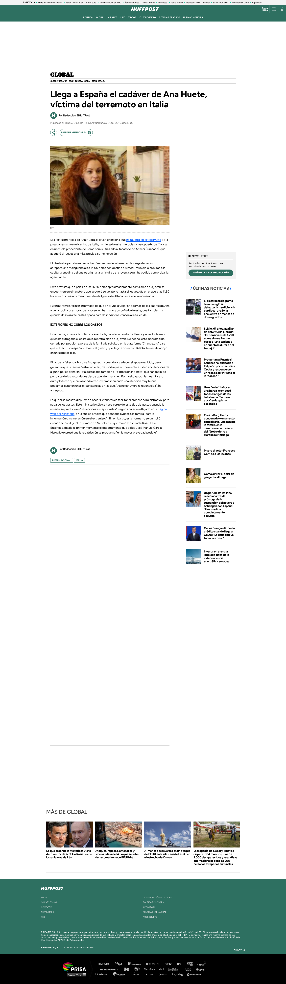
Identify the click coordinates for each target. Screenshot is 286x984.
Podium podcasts (135, 974)
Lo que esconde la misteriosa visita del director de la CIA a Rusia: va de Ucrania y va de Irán (69, 854)
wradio (137, 969)
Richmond (103, 974)
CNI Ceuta (91, 2)
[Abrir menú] (4, 9)
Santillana (136, 964)
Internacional (61, 460)
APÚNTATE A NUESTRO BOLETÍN (211, 272)
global (100, 17)
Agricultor (257, 2)
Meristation (194, 974)
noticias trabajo (169, 17)
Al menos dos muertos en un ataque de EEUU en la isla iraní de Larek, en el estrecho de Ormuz (167, 854)
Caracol (202, 964)
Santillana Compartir (154, 964)
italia (79, 460)
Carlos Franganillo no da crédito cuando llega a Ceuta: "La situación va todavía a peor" (219, 533)
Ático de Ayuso (131, 2)
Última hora (265, 9)
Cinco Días (150, 969)
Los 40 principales (121, 964)
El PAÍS (105, 964)
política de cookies (153, 902)
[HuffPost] (52, 887)
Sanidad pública (221, 2)
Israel (101, 81)
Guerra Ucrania (58, 81)
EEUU (71, 81)
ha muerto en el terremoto (143, 240)
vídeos (132, 17)
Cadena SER (168, 964)
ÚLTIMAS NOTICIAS (193, 17)
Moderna (119, 974)
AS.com (178, 964)
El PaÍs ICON (150, 974)
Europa (79, 81)
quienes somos (49, 902)
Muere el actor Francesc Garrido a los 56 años (219, 452)
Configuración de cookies (157, 897)
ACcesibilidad (150, 917)
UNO (128, 969)
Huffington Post (109, 969)
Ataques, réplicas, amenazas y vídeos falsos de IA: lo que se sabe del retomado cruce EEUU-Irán (117, 854)
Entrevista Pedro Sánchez (50, 2)
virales (112, 17)
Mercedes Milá (193, 2)
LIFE (122, 17)
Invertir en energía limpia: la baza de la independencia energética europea (217, 556)
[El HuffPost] (145, 9)
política (88, 17)
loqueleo (178, 974)
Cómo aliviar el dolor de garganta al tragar (219, 475)
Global (62, 74)
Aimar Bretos (148, 2)
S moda (164, 974)
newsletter (47, 912)
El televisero (148, 17)
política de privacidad (155, 912)
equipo (44, 897)
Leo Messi (162, 2)
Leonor (206, 2)
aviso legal (149, 907)
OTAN (94, 81)
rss (43, 917)
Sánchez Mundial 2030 (110, 2)
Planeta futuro (187, 969)
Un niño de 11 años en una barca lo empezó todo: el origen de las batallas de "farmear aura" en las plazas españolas (217, 396)
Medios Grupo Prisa (76, 975)
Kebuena (199, 969)
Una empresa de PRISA (76, 966)
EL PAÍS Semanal (175, 969)
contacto (46, 907)
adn (189, 964)
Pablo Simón (177, 2)
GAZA (87, 81)
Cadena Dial (163, 969)
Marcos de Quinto (240, 2)
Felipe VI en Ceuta (74, 2)
